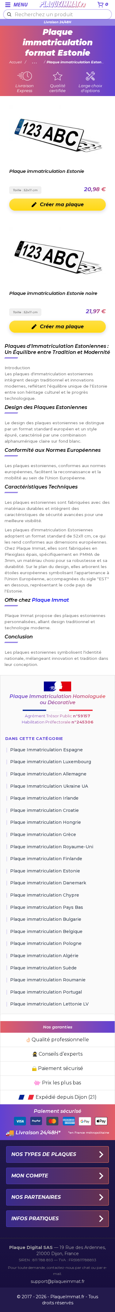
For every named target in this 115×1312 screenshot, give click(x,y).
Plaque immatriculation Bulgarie (45, 919)
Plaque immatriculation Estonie (45, 871)
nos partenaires (36, 1197)
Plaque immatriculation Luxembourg (50, 761)
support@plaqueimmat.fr (58, 1281)
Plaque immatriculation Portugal (46, 992)
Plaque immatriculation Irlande (44, 798)
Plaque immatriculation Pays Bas (46, 907)
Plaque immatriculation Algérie (44, 955)
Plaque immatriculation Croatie (44, 810)
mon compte (29, 1176)
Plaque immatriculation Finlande (46, 858)
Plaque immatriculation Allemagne (48, 774)
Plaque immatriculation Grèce (43, 834)
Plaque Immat (50, 600)
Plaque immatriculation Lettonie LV (49, 1004)
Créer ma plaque (62, 204)
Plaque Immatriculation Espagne (46, 750)
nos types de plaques (43, 1154)
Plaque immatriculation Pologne (46, 943)
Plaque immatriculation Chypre (44, 895)
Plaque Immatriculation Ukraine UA (49, 786)
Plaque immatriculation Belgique (46, 931)
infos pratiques (35, 1218)
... (35, 62)
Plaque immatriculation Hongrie (45, 822)
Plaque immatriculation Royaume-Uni (51, 846)
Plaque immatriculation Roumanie (48, 980)
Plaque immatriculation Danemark (48, 883)
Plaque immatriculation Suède (43, 968)
